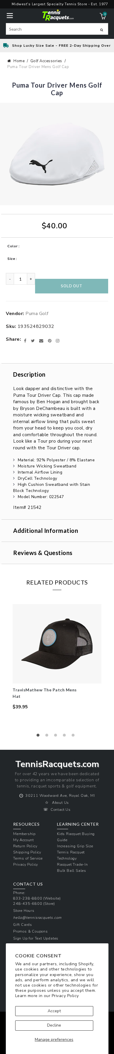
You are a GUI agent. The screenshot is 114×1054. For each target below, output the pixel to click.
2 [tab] (48, 737)
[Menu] (10, 15)
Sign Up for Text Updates (35, 938)
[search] (57, 29)
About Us (60, 802)
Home (19, 61)
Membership (24, 833)
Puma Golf (37, 313)
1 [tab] (39, 737)
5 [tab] (74, 737)
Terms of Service (28, 858)
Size (11, 258)
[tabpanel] (57, 657)
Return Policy (25, 845)
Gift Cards (22, 924)
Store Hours (23, 910)
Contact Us (61, 809)
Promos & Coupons (30, 931)
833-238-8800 (27, 898)
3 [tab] (57, 737)
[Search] (101, 30)
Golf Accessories (46, 61)
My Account (23, 839)
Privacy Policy (65, 996)
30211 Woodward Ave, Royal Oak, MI (60, 795)
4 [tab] (66, 737)
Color (12, 246)
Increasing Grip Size (75, 845)
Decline (54, 1025)
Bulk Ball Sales (71, 870)
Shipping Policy (27, 852)
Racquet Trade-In (72, 864)
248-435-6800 (27, 903)
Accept (54, 1011)
